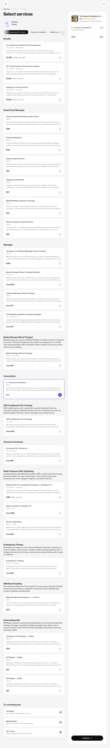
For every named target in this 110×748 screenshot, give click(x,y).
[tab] (15, 32)
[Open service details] (60, 129)
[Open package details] (60, 57)
